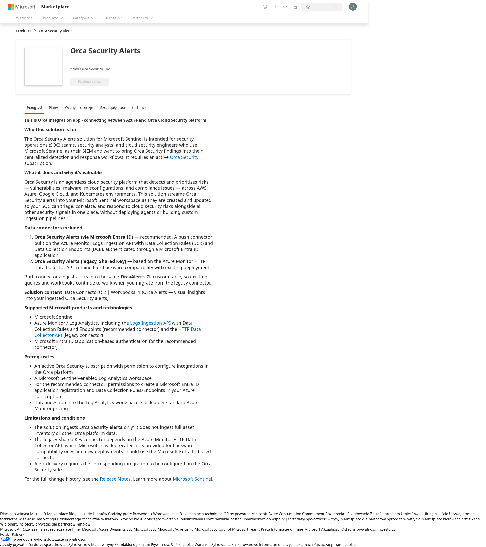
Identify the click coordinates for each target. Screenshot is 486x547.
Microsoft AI (10, 529)
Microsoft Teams (246, 529)
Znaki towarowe (244, 544)
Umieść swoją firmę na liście (424, 513)
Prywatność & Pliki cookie (172, 544)
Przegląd (34, 107)
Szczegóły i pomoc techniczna (125, 107)
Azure (103, 529)
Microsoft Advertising (176, 529)
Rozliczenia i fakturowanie (347, 513)
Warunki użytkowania (212, 544)
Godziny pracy (120, 513)
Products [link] (23, 30)
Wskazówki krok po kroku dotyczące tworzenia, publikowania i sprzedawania (165, 518)
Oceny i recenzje (79, 107)
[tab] (35, 107)
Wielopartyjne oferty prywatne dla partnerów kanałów (45, 524)
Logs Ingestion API (150, 323)
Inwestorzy (386, 529)
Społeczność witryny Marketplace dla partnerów (346, 518)
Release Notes (115, 479)
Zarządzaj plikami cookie (335, 544)
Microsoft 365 (145, 529)
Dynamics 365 (121, 529)
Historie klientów (93, 513)
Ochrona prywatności (359, 529)
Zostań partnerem (385, 513)
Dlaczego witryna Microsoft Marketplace (34, 513)
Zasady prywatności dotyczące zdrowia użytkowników (45, 544)
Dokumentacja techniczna (200, 513)
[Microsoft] (21, 7)
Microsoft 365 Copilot (213, 529)
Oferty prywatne (237, 513)
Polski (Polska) (12, 534)
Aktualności (330, 529)
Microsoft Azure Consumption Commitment (288, 513)
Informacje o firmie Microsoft (295, 529)
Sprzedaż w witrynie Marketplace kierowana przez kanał (433, 518)
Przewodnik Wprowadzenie (155, 513)
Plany (53, 107)
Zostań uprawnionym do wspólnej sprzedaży (267, 518)
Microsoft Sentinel (192, 479)
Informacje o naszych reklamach (286, 544)
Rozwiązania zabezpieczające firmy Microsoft (60, 529)
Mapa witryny (102, 544)
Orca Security (184, 157)
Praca (265, 529)
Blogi (73, 513)
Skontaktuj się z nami (132, 544)
